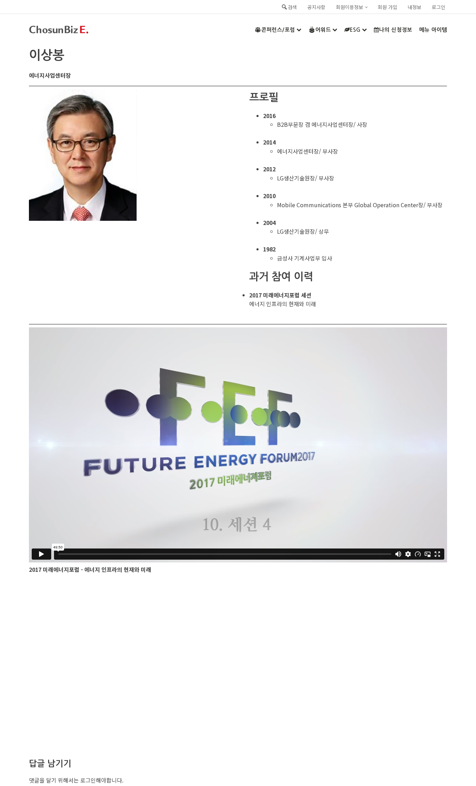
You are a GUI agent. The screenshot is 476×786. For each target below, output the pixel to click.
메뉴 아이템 (433, 29)
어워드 (323, 29)
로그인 (438, 6)
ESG (355, 29)
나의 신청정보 (395, 29)
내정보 (414, 6)
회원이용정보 (349, 6)
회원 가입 (387, 6)
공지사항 (316, 6)
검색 (292, 6)
